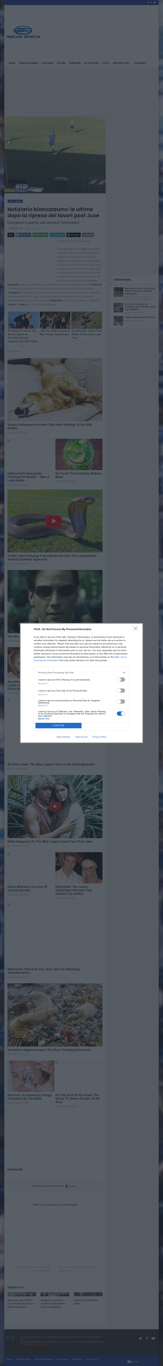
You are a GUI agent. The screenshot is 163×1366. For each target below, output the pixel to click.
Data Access (81, 737)
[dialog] (81, 683)
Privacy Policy (99, 737)
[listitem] (81, 672)
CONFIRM (58, 725)
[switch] (121, 679)
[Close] (137, 629)
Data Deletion (63, 737)
